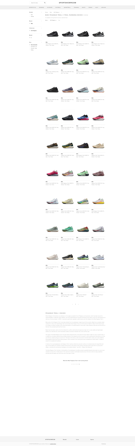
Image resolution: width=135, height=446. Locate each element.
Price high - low (34, 46)
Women (32, 16)
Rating (32, 49)
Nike (32, 23)
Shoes (46, 12)
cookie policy (53, 443)
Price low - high (34, 48)
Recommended (34, 44)
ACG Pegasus (34, 30)
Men (32, 14)
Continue (104, 443)
